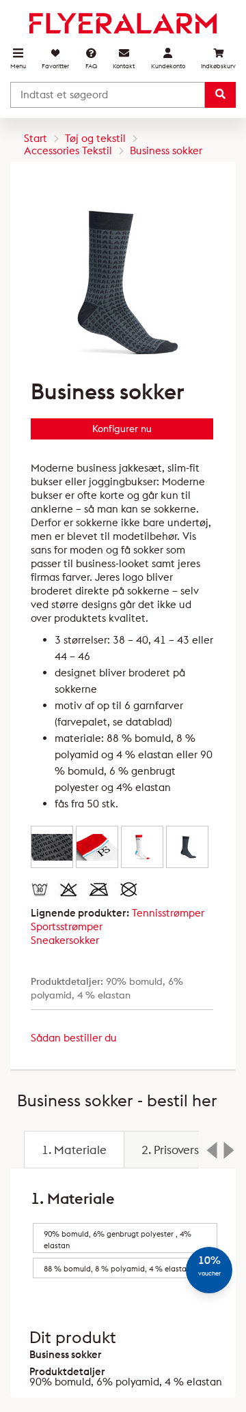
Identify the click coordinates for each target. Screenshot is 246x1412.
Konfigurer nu (122, 428)
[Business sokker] (52, 846)
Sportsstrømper (66, 926)
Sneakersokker (65, 940)
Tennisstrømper (168, 912)
